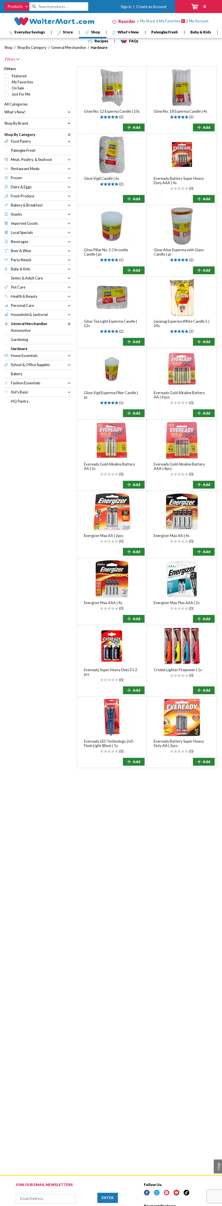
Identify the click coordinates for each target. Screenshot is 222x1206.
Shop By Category (32, 47)
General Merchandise (68, 47)
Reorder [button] (126, 21)
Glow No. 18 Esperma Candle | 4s (180, 111)
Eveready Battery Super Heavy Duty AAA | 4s (179, 180)
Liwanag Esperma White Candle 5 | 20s (181, 323)
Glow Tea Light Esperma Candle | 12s (110, 323)
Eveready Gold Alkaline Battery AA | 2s (109, 466)
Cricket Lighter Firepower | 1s (178, 669)
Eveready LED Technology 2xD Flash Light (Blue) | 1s (108, 743)
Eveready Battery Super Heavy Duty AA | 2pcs (179, 743)
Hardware (99, 47)
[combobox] (16, 6)
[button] (68, 112)
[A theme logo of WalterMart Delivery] (54, 21)
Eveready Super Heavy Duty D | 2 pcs (110, 671)
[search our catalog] (34, 6)
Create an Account (151, 6)
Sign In (126, 6)
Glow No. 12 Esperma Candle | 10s (112, 111)
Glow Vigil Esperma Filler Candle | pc (111, 394)
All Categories (16, 104)
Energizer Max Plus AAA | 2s (177, 602)
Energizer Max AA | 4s (171, 535)
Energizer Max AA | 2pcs (103, 535)
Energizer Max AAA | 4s (103, 602)
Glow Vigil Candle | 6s (101, 178)
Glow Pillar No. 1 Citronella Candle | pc (106, 252)
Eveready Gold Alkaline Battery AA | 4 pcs (179, 394)
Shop (8, 47)
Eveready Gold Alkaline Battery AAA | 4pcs (179, 466)
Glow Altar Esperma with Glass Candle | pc (179, 252)
